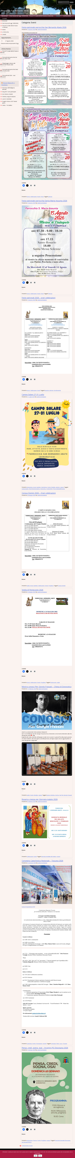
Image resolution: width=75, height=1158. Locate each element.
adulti (28, 585)
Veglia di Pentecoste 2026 (32, 590)
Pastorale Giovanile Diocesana (62, 1140)
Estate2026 (49, 489)
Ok (35, 1156)
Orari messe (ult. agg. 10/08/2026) (19, 16)
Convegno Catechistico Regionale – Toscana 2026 (42, 860)
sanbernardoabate (42, 29)
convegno (53, 1043)
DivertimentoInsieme (34, 489)
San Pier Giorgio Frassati (65, 795)
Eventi (38, 196)
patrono (50, 196)
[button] (43, 770)
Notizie (58, 16)
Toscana (65, 1043)
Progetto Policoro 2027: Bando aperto (9, 102)
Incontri (44, 1043)
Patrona (50, 293)
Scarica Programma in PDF (28, 906)
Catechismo (44, 487)
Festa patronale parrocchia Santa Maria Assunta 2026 (44, 200)
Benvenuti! (4, 16)
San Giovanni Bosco (26, 1142)
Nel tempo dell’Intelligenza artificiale (8, 88)
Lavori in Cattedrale (6, 99)
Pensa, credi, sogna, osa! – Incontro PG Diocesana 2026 (45, 1047)
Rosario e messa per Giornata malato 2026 (40, 799)
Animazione (30, 487)
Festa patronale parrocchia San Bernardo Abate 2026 (44, 27)
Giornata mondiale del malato (48, 856)
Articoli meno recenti (27, 1145)
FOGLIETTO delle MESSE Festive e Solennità (41, 16)
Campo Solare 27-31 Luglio (33, 394)
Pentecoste (53, 682)
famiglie (53, 487)
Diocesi (35, 1140)
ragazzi (62, 487)
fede (57, 1043)
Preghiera (51, 585)
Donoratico (43, 489)
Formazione (39, 1043)
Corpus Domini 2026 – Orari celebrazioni (39, 493)
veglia (58, 682)
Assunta (47, 390)
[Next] (17, 41)
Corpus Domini (61, 585)
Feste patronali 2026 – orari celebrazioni (38, 297)
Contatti (4, 18)
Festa (42, 196)
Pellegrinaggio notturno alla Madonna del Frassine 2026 (7, 64)
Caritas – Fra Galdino (7, 105)
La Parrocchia (67, 16)
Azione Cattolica (51, 795)
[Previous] (2, 41)
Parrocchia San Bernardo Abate (15, 10)
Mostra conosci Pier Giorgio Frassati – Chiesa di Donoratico (46, 686)
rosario (58, 856)
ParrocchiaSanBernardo (59, 489)
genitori (58, 487)
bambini (39, 487)
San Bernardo (57, 390)
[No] (73, 1154)
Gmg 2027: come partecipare (9, 91)
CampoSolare (25, 489)
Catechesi (29, 1043)
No (40, 1156)
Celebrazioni (33, 196)
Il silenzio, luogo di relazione (9, 96)
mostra (57, 795)
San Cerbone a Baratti (7, 94)
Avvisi (28, 196)
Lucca (60, 1043)
